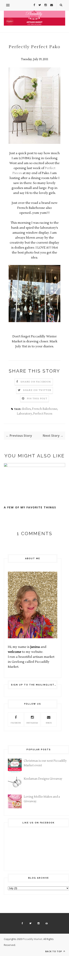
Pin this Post (37, 398)
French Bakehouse (44, 409)
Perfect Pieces (42, 414)
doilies (26, 409)
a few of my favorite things (30, 507)
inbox (49, 723)
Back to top (54, 951)
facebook (16, 723)
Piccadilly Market (32, 939)
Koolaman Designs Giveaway (43, 779)
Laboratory (24, 414)
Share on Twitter (37, 390)
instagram (32, 723)
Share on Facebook (36, 381)
